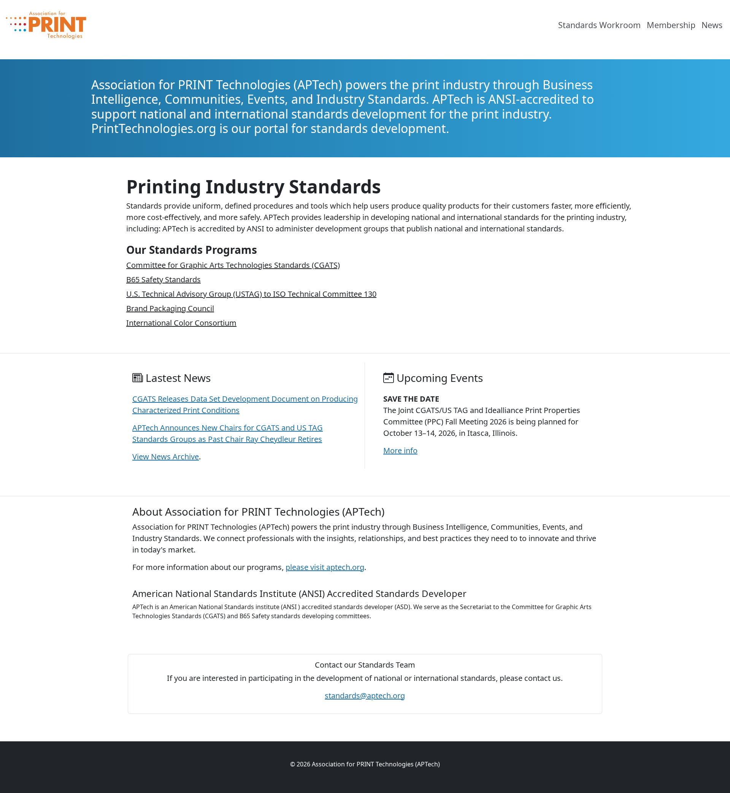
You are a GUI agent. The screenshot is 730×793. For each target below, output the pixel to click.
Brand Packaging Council (170, 308)
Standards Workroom (599, 24)
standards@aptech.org (365, 695)
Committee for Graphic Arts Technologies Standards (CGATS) (233, 265)
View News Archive (165, 456)
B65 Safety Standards (163, 279)
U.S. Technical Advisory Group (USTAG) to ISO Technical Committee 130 (251, 294)
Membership (671, 24)
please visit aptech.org (325, 567)
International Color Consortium (181, 323)
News (711, 24)
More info (400, 450)
